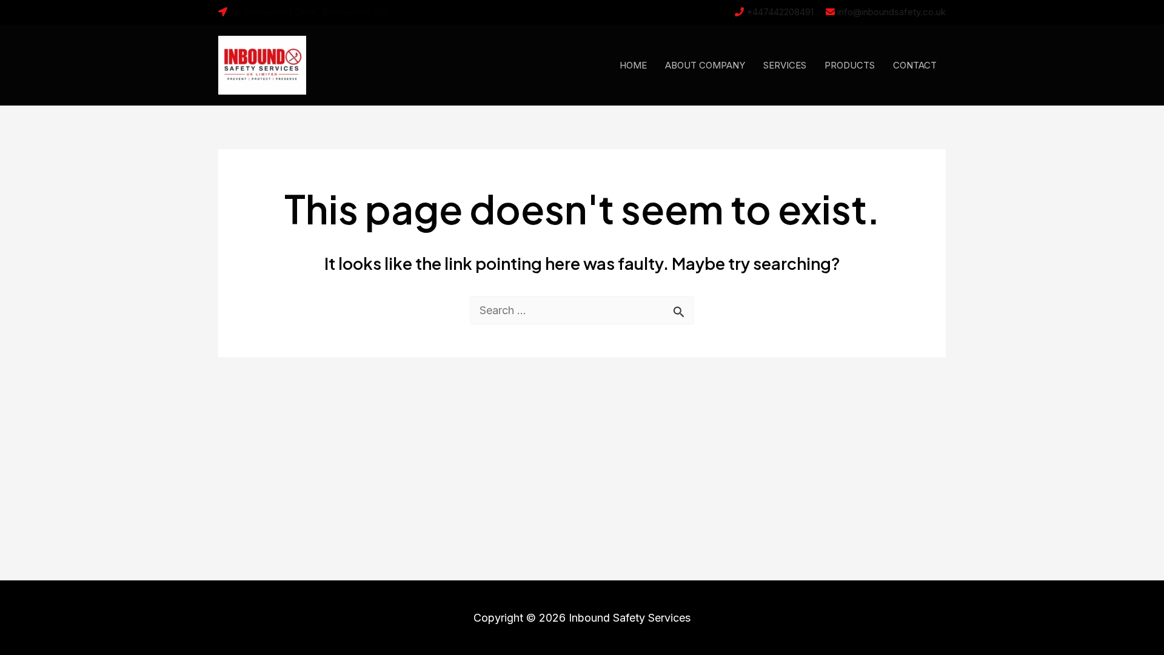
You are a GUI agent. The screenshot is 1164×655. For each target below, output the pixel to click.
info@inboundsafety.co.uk (891, 12)
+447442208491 (780, 12)
